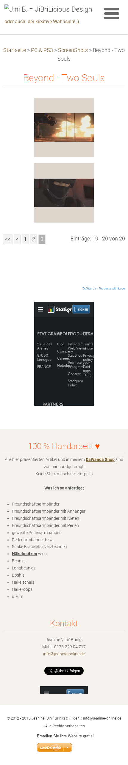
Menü (112, 13)
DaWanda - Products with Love (103, 288)
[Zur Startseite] (48, 9)
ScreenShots (73, 50)
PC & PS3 (42, 50)
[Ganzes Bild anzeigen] (64, 127)
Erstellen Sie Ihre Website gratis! (65, 736)
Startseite (14, 50)
